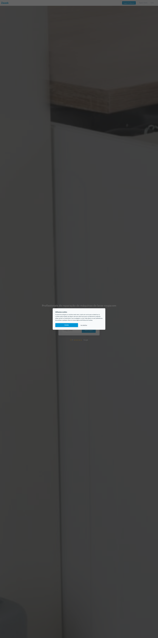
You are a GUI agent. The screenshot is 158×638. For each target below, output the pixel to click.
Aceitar (67, 325)
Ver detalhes (83, 325)
